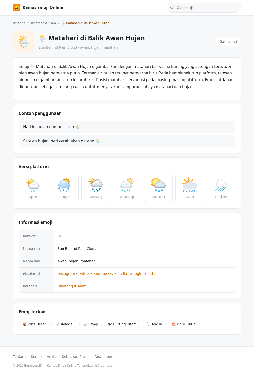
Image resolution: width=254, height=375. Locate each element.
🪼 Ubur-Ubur (183, 324)
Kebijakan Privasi (76, 356)
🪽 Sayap (90, 324)
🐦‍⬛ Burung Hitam (122, 324)
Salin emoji (228, 41)
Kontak (36, 356)
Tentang (20, 356)
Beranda (19, 23)
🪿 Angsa (154, 324)
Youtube (100, 273)
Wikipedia (118, 273)
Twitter (84, 273)
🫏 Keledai (64, 324)
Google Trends (142, 273)
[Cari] (171, 7)
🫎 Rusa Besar (34, 324)
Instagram (66, 273)
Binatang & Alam (43, 23)
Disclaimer (103, 356)
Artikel (52, 356)
